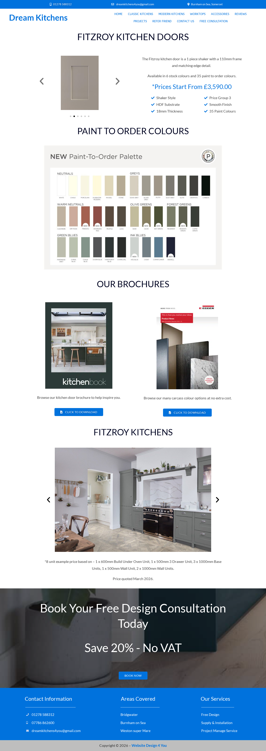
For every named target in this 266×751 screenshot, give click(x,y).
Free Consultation (214, 21)
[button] (41, 81)
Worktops (198, 14)
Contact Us (185, 21)
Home (118, 14)
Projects (140, 21)
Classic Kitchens (140, 14)
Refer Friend (162, 21)
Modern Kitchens (172, 14)
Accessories (220, 14)
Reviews (241, 14)
